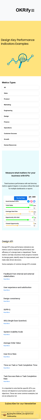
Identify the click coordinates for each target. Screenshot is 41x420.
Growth (6, 139)
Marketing (7, 105)
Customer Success (10, 133)
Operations (8, 128)
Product (6, 99)
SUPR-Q (7, 309)
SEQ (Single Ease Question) (15, 321)
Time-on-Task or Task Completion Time (20, 365)
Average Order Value (12, 343)
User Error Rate (10, 354)
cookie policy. (12, 416)
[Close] (37, 415)
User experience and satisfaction (17, 287)
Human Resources (10, 145)
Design (6, 116)
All (5, 87)
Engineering (8, 110)
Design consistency (12, 298)
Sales (6, 93)
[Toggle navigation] (33, 10)
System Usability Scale (13, 332)
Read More (7, 279)
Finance (6, 122)
